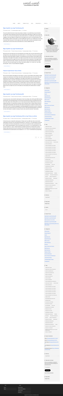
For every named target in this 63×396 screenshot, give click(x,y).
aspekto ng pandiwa (48, 133)
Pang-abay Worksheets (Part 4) (52, 340)
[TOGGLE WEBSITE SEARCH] (50, 23)
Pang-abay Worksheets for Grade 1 (52, 338)
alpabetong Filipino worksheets (50, 128)
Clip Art (46, 94)
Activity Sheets (47, 90)
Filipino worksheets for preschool (51, 154)
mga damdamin (47, 164)
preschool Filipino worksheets (50, 185)
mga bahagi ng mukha (48, 162)
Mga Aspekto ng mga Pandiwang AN (13, 28)
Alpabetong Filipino (48, 126)
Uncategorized (47, 120)
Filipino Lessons (47, 99)
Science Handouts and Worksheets (50, 114)
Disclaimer (20, 392)
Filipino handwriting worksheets (50, 140)
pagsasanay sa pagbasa (49, 171)
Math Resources (47, 107)
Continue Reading (7, 43)
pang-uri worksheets (53, 176)
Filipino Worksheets (48, 101)
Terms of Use (20, 390)
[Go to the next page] (41, 137)
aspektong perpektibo (49, 135)
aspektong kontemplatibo (49, 131)
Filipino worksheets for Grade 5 (50, 150)
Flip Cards (46, 103)
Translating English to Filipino (16, 30)
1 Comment (25, 30)
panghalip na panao (48, 178)
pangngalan (55, 178)
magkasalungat (47, 159)
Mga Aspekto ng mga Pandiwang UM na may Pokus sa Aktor (20, 116)
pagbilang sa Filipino (48, 169)
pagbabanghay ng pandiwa (49, 166)
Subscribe (48, 66)
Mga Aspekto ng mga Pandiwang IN (13, 48)
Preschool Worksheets (48, 112)
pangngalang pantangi (49, 181)
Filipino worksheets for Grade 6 (50, 152)
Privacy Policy (20, 387)
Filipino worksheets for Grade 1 (50, 145)
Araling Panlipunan (48, 92)
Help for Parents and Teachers (16, 96)
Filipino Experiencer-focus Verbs (12, 70)
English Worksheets (48, 97)
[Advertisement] (31, 14)
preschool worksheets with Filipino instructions (51, 189)
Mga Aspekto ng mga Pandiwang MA (13, 94)
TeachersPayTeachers (48, 116)
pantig (56, 183)
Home (5, 387)
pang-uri (46, 176)
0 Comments (35, 96)
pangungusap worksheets (49, 183)
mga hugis (53, 164)
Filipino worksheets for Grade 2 (50, 147)
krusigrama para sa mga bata (50, 157)
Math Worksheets (47, 109)
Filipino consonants (48, 138)
